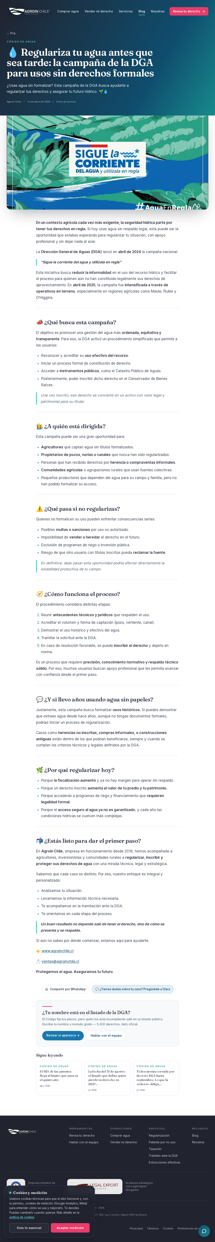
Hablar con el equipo (106, 1035)
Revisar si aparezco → (63, 1035)
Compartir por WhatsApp (68, 989)
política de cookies (21, 1217)
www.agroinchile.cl (57, 951)
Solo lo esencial (29, 1228)
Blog (142, 11)
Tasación (155, 1149)
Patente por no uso (162, 1142)
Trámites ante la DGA (163, 1155)
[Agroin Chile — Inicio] (29, 11)
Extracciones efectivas (164, 1162)
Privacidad (136, 1228)
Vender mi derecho (99, 11)
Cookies (168, 1228)
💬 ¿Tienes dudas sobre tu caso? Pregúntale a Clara (132, 989)
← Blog (11, 33)
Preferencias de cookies (193, 1228)
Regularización (159, 1135)
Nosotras (158, 11)
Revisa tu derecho (189, 11)
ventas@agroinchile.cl (60, 961)
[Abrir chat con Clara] (204, 1231)
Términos (153, 1228)
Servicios (126, 11)
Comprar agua (68, 11)
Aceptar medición (70, 1228)
